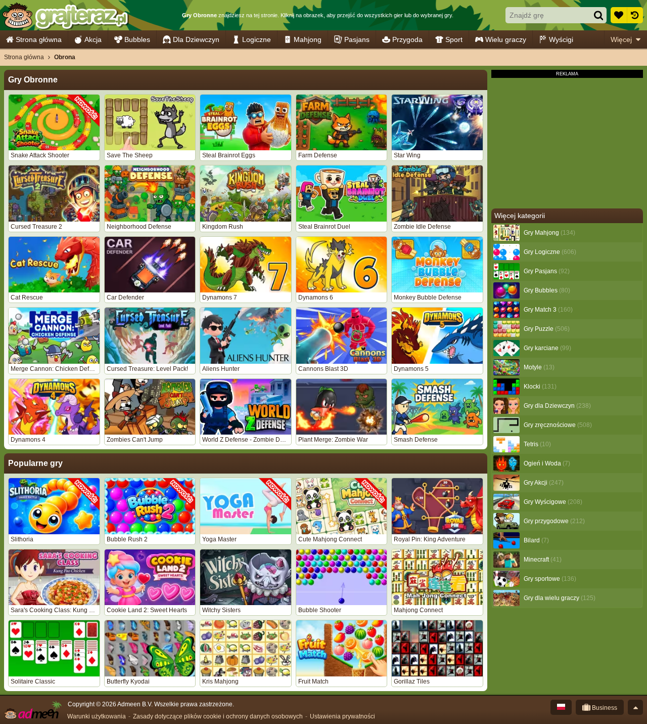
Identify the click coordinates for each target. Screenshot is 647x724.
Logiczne (256, 39)
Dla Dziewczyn (196, 39)
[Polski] (561, 707)
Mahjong (307, 39)
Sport (454, 39)
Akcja (93, 39)
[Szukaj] (598, 15)
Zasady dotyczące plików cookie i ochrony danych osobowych (218, 716)
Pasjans (356, 39)
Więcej (621, 39)
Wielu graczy (505, 39)
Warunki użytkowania (96, 716)
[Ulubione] (619, 15)
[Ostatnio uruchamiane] (635, 15)
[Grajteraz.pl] (65, 15)
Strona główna (39, 39)
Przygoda (407, 39)
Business (603, 707)
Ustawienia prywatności (342, 716)
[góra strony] (635, 707)
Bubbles (137, 39)
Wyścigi (561, 39)
